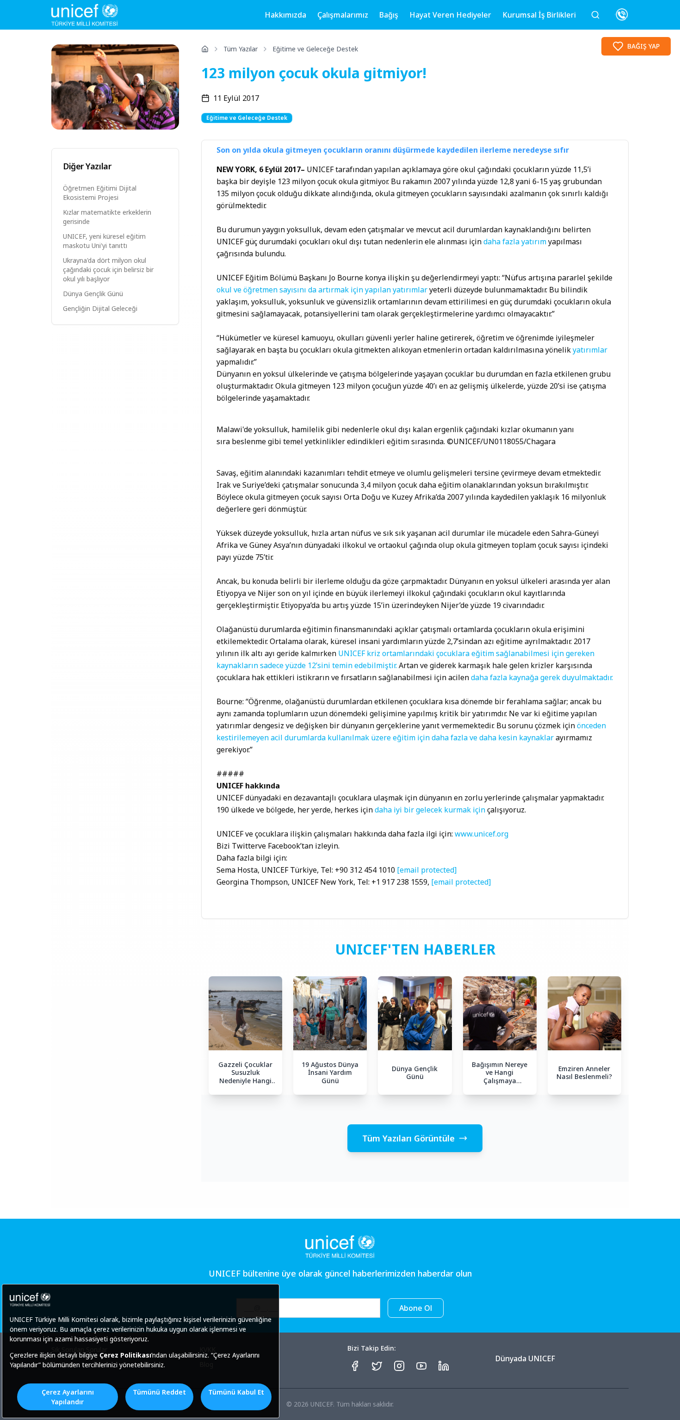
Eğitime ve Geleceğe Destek (315, 48)
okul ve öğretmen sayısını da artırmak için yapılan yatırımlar (321, 290)
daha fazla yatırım (514, 241)
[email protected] (427, 870)
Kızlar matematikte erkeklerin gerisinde (107, 217)
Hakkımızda (285, 15)
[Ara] (595, 14)
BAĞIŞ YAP (643, 46)
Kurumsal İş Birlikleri (539, 15)
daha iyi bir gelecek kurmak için (430, 810)
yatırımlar (590, 350)
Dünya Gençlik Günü (93, 293)
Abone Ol (415, 1308)
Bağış (388, 15)
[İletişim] (622, 14)
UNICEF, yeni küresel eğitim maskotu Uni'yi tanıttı (104, 241)
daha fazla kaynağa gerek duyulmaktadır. (542, 677)
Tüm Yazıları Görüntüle (408, 1138)
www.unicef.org (481, 834)
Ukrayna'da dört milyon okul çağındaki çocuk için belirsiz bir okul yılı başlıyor (108, 269)
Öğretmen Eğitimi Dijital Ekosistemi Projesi (99, 193)
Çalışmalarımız (342, 15)
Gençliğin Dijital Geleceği (100, 308)
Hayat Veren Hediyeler (450, 15)
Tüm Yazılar (240, 48)
